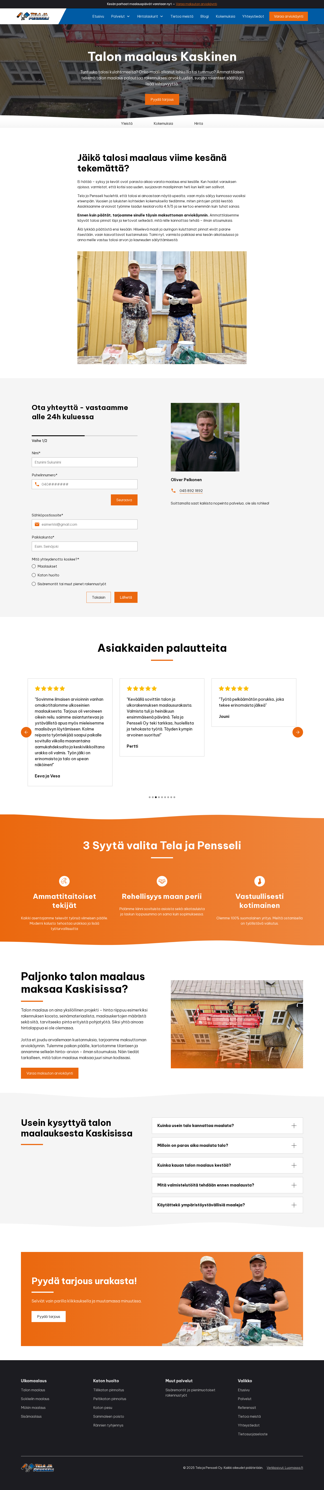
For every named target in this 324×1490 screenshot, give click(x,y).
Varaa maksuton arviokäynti (196, 4)
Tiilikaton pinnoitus (108, 1390)
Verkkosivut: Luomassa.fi (285, 1468)
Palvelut (244, 1399)
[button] (121, 16)
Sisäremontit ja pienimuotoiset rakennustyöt (190, 1392)
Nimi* (36, 453)
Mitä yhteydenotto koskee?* (55, 559)
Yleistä (126, 123)
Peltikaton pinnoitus (109, 1399)
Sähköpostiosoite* (47, 515)
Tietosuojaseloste (253, 1434)
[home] (32, 16)
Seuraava (124, 500)
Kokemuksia (225, 16)
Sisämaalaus (31, 1416)
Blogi (204, 16)
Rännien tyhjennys (108, 1425)
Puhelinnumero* (45, 475)
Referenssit (247, 1407)
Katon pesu (102, 1407)
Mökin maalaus (33, 1407)
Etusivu (98, 16)
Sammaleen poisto (108, 1416)
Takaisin (98, 597)
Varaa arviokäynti (288, 16)
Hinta (198, 123)
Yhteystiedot (253, 16)
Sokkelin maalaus (35, 1399)
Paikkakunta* (43, 537)
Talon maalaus (33, 1390)
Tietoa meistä (181, 16)
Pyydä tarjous (162, 99)
